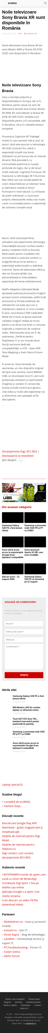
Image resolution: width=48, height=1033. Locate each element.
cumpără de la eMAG (17, 802)
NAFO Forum (12, 956)
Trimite (24, 675)
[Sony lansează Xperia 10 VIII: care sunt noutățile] (35, 541)
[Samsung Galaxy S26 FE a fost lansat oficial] (13, 517)
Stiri (20, 33)
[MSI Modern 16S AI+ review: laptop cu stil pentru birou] (6, 708)
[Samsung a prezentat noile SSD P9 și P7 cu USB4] (35, 517)
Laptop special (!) (12, 784)
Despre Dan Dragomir (15, 999)
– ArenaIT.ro (9, 930)
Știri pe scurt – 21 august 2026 (10, 578)
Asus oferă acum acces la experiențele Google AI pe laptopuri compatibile (12, 553)
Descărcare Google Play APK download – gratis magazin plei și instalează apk (22, 827)
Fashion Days (12, 806)
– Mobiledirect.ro (12, 921)
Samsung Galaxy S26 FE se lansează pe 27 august (34, 579)
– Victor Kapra (10, 934)
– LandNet (8, 939)
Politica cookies (10, 1005)
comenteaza (31, 33)
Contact (37, 1005)
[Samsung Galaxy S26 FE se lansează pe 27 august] (35, 568)
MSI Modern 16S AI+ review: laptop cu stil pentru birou (27, 708)
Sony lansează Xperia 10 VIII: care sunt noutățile (33, 552)
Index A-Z (24, 1008)
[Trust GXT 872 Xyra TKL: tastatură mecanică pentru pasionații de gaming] (6, 720)
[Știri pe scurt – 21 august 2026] (13, 568)
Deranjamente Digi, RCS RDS (19, 451)
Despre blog (34, 999)
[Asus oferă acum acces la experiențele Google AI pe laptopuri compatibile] (13, 541)
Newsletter (26, 1005)
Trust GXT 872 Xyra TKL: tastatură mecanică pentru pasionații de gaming (26, 721)
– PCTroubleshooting (14, 947)
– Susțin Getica (11, 952)
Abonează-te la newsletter (18, 456)
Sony (21, 460)
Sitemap (18, 1002)
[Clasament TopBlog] (24, 969)
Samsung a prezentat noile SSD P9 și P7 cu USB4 (35, 528)
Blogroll (7, 1002)
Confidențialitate (33, 1002)
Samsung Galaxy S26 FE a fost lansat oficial (12, 528)
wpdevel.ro (31, 1023)
